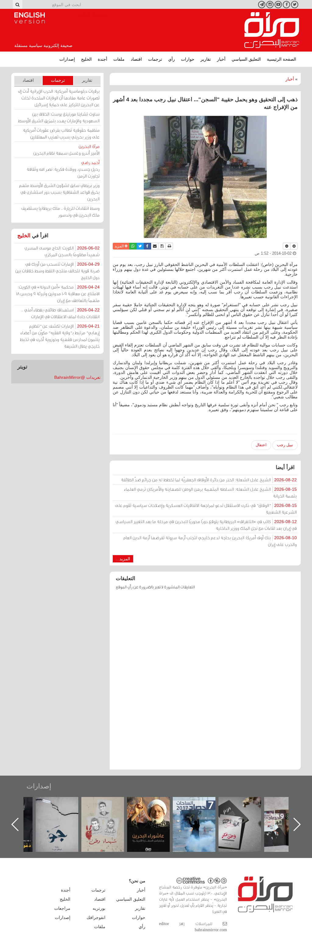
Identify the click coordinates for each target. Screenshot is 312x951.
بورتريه (99, 908)
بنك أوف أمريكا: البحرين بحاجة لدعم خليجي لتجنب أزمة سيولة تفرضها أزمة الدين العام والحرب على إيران (210, 540)
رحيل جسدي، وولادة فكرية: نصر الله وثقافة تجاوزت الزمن (63, 169)
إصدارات (67, 59)
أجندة (102, 59)
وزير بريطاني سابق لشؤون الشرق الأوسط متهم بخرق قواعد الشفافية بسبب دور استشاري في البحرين (59, 192)
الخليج (86, 59)
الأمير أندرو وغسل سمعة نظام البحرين (66, 149)
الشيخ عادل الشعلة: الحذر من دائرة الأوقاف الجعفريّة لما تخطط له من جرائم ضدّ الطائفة (209, 479)
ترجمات (155, 59)
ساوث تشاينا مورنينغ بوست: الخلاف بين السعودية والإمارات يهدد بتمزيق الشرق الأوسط (59, 117)
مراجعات (62, 908)
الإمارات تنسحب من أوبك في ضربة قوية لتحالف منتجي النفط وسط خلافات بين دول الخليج (57, 271)
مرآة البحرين (271, 30)
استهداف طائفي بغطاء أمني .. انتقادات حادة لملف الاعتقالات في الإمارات (60, 313)
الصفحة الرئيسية (281, 59)
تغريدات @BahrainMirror (77, 377)
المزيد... (123, 558)
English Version (29, 18)
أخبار (221, 59)
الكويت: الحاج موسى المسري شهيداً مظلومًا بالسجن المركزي (62, 251)
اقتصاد (136, 59)
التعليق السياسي (246, 59)
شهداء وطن (154, 803)
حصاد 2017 (245, 803)
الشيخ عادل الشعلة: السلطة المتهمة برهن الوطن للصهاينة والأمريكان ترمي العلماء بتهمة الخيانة (210, 492)
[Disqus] (205, 682)
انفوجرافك (96, 917)
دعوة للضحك (63, 803)
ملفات (119, 59)
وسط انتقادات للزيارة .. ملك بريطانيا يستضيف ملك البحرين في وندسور (60, 211)
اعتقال (261, 445)
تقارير (205, 59)
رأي (171, 59)
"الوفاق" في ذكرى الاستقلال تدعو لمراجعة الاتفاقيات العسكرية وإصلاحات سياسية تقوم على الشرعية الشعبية (206, 508)
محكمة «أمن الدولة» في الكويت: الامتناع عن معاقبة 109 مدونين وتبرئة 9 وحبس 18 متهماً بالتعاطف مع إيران (58, 293)
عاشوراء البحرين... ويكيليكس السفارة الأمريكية (199, 811)
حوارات (187, 59)
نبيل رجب (285, 445)
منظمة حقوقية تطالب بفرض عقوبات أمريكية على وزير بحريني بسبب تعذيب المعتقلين (61, 133)
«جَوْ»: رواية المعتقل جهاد (108, 807)
